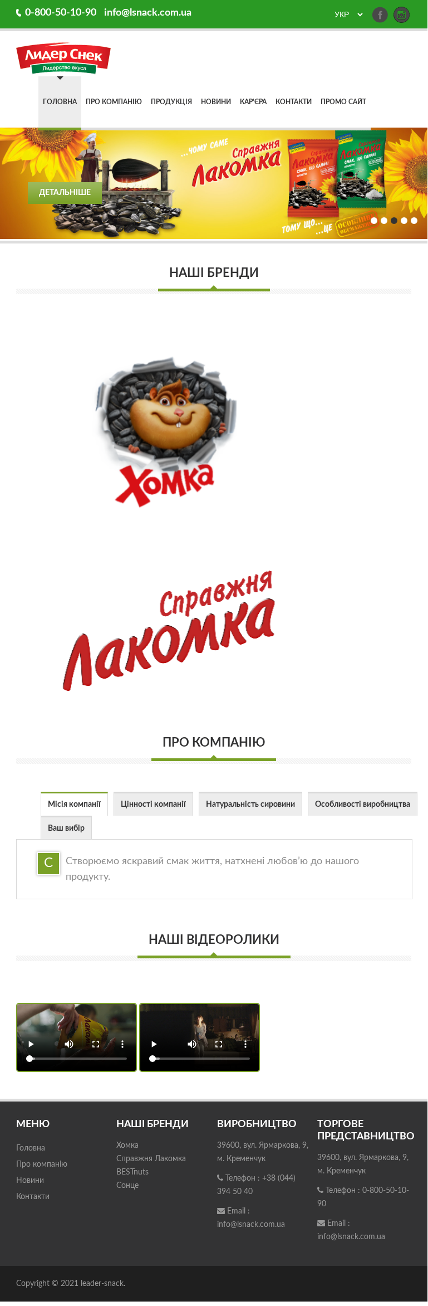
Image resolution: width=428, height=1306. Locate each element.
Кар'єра (253, 102)
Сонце (127, 1186)
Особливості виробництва (362, 804)
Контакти (294, 102)
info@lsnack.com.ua (147, 13)
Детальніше (65, 193)
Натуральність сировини (250, 804)
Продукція (171, 102)
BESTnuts (132, 1172)
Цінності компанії (153, 804)
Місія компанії (74, 804)
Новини (216, 102)
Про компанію (114, 102)
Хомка (127, 1145)
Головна (60, 102)
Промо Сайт (343, 102)
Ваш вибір (66, 828)
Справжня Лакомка (151, 1159)
